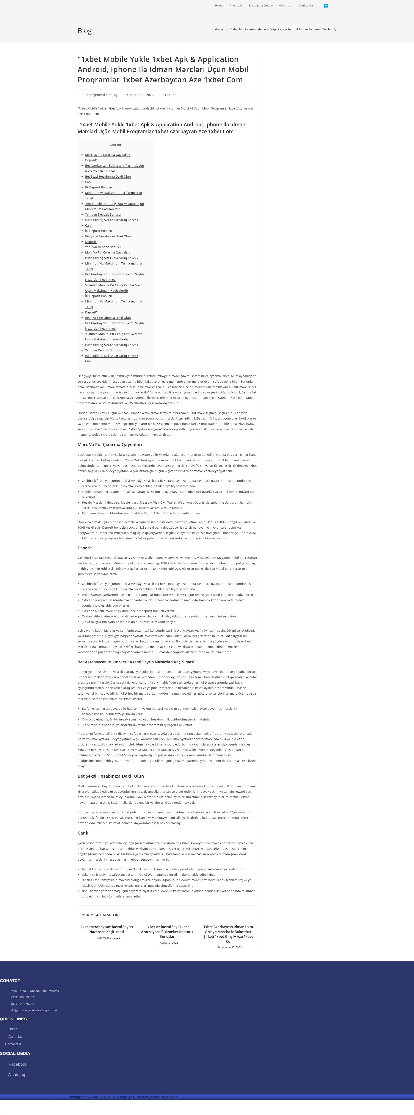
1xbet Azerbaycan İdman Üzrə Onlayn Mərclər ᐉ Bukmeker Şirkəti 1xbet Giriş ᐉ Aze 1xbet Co (228, 934)
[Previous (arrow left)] (1, 1113)
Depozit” (91, 160)
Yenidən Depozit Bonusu (103, 214)
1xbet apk (170, 95)
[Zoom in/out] (1, 1107)
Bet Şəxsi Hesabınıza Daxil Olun (108, 176)
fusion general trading (100, 95)
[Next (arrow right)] (5, 1113)
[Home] (208, 29)
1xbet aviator (133, 699)
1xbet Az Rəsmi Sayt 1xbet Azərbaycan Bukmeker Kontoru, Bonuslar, (167, 931)
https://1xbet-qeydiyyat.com (212, 471)
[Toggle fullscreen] (5, 1107)
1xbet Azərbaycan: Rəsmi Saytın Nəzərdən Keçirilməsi (107, 929)
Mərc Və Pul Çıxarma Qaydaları (107, 155)
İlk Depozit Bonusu (98, 187)
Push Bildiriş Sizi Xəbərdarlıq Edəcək (111, 220)
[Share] (9, 1107)
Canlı (89, 182)
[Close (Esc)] (13, 1107)
